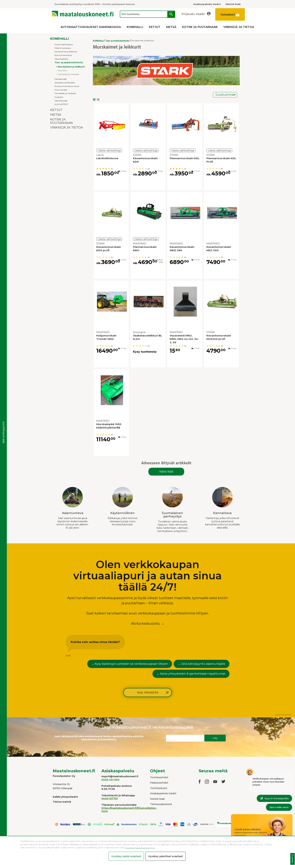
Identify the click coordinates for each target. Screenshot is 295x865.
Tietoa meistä (62, 801)
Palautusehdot (159, 782)
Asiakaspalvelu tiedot (163, 793)
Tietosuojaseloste (161, 804)
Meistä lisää (157, 798)
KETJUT (154, 27)
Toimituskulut (158, 788)
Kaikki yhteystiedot (65, 796)
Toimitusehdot (159, 777)
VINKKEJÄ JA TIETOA (238, 27)
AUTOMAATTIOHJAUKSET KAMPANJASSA (91, 27)
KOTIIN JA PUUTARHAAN (199, 27)
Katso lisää (166, 471)
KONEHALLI (135, 27)
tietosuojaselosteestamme (140, 847)
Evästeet (292, 859)
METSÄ (171, 27)
